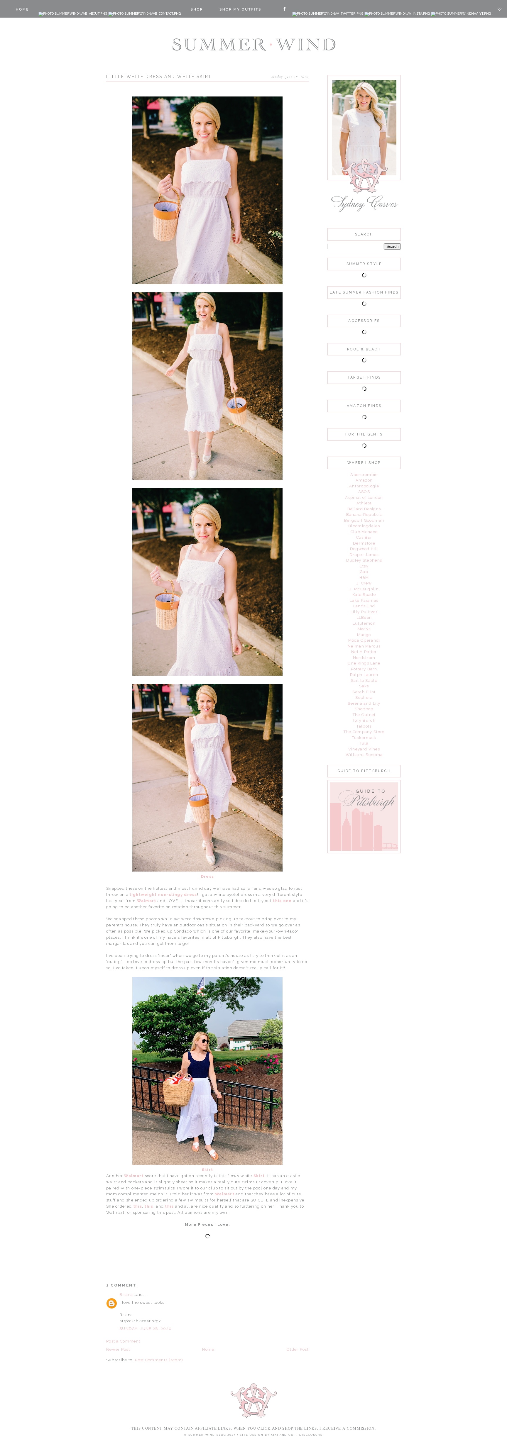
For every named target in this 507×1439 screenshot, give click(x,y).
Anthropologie (364, 486)
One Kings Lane (364, 663)
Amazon (364, 480)
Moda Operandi (364, 640)
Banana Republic (364, 514)
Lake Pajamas (364, 600)
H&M (364, 577)
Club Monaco (364, 532)
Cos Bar (364, 537)
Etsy (364, 566)
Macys (364, 629)
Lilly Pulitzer (364, 612)
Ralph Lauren (364, 674)
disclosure (311, 1434)
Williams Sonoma (364, 754)
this (137, 1206)
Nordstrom (364, 657)
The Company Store (364, 732)
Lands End (364, 606)
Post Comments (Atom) (159, 1360)
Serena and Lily (364, 703)
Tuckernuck (364, 737)
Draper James (364, 554)
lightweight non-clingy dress (163, 894)
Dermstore (364, 543)
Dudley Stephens (364, 560)
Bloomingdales (364, 526)
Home (208, 1349)
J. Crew (364, 583)
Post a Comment (123, 1341)
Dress (207, 876)
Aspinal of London (364, 497)
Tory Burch (364, 720)
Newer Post (118, 1349)
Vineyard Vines (364, 749)
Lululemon (364, 623)
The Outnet (364, 715)
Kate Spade (364, 594)
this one (282, 901)
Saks (364, 686)
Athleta (364, 503)
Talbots (363, 726)
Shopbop (364, 709)
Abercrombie (364, 474)
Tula (364, 743)
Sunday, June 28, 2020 (145, 1328)
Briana (126, 1294)
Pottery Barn (364, 669)
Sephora (364, 697)
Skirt (207, 1169)
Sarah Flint (364, 692)
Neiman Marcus (364, 646)
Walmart (147, 901)
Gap (364, 572)
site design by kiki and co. (268, 1434)
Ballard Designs (364, 509)
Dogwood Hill (364, 549)
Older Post (298, 1349)
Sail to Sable (364, 680)
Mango (364, 635)
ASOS (364, 491)
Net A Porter (364, 652)
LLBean (364, 617)
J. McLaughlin (364, 589)
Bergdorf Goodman (364, 520)
